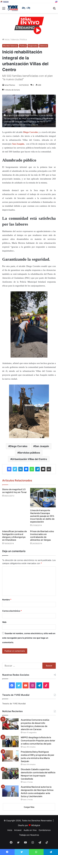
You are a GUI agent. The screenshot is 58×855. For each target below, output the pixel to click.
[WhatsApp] (32, 469)
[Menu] (3, 9)
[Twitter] (15, 469)
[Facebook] (9, 469)
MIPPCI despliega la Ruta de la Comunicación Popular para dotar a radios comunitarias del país (38, 740)
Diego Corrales (18, 446)
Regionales (33, 46)
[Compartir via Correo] (43, 469)
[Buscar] (54, 9)
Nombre (6, 599)
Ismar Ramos (9, 85)
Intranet (18, 830)
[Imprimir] (49, 469)
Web (4, 622)
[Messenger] (26, 469)
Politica (23, 39)
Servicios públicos (29, 452)
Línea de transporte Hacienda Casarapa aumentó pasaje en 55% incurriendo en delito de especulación (42, 516)
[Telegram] (37, 469)
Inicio (6, 39)
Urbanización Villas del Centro (29, 459)
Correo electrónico (12, 611)
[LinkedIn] (20, 469)
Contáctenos (45, 830)
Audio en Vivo (30, 830)
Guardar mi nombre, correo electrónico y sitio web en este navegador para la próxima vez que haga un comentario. (28, 638)
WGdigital (35, 825)
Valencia (15, 39)
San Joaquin (42, 446)
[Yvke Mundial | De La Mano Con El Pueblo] (19, 8)
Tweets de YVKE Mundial (14, 703)
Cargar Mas (29, 807)
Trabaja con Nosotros (29, 835)
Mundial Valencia (10, 46)
